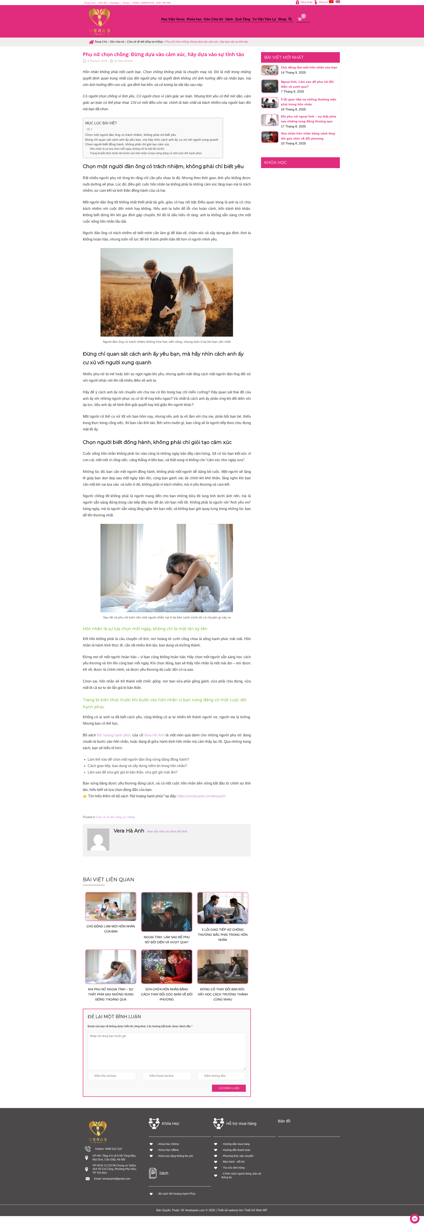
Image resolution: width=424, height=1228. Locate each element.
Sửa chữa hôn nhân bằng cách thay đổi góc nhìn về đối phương (166, 994)
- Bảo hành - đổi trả (232, 1161)
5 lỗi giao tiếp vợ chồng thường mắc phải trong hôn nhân (223, 935)
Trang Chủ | (90, 3)
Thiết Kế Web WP (255, 1210)
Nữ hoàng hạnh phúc (114, 735)
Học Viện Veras (173, 19)
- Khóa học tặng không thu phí (175, 1156)
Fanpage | (115, 3)
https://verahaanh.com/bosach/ (201, 796)
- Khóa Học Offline (168, 1150)
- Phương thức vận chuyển (237, 1156)
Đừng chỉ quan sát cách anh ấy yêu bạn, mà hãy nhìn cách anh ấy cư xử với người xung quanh (151, 139)
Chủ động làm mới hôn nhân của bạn (111, 929)
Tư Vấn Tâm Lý (264, 19)
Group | (126, 3)
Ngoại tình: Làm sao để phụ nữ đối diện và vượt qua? (167, 939)
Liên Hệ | (103, 3)
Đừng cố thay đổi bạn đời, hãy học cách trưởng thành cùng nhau (223, 994)
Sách (229, 19)
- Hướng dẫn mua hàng (235, 1144)
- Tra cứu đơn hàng (233, 1167)
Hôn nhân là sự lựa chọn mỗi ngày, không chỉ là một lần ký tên (127, 148)
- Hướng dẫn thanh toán (235, 1150)
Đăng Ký (323, 2)
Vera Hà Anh (125, 61)
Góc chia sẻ (117, 41)
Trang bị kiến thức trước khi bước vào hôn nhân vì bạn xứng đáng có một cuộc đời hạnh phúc (146, 153)
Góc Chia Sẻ (213, 19)
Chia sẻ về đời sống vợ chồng (145, 41)
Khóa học (194, 19)
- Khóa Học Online (168, 1144)
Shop (282, 19)
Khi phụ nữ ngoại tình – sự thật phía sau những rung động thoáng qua (111, 994)
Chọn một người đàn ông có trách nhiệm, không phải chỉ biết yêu (130, 134)
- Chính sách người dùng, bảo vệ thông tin (241, 1175)
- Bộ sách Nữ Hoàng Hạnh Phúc (176, 1193)
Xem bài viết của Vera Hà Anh (167, 831)
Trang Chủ (101, 41)
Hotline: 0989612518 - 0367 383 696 (151, 3)
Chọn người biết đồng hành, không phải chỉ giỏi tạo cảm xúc (127, 144)
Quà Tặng (242, 19)
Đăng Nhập (306, 2)
